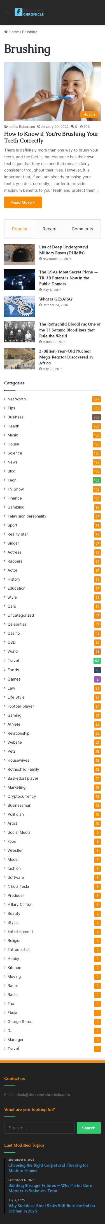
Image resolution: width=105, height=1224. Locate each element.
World (13, 651)
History (14, 579)
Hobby (13, 958)
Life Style (16, 697)
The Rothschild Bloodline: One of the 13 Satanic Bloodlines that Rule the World (70, 330)
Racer (13, 985)
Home (13, 32)
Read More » (23, 202)
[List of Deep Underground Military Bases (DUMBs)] (19, 254)
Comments (82, 228)
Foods (13, 669)
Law (11, 688)
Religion (15, 940)
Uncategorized (21, 615)
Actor (12, 570)
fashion (14, 868)
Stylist (13, 922)
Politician (16, 814)
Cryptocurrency (22, 796)
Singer (13, 543)
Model (13, 859)
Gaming (14, 715)
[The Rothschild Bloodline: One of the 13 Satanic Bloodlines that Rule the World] (19, 331)
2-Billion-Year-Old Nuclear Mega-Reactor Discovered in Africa (66, 357)
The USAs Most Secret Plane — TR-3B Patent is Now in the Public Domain (68, 277)
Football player (21, 706)
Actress (14, 552)
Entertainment (20, 931)
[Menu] (7, 14)
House (13, 444)
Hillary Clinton (20, 904)
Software (16, 877)
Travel (13, 660)
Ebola (12, 1012)
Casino (14, 633)
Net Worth (17, 399)
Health (13, 426)
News (13, 462)
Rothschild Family (23, 769)
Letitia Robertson (21, 126)
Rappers (15, 561)
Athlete (14, 724)
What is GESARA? (56, 299)
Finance (15, 498)
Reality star (18, 534)
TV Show (16, 489)
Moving (14, 976)
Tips (11, 408)
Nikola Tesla (18, 886)
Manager (16, 1039)
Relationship (18, 733)
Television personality (27, 516)
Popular (19, 228)
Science (15, 453)
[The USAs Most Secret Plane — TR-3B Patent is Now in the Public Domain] (19, 279)
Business (16, 417)
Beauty (14, 913)
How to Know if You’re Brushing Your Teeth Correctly (51, 137)
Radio (13, 994)
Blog (11, 471)
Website (15, 742)
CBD (12, 642)
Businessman (19, 805)
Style (12, 597)
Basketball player (23, 778)
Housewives (18, 760)
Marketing (16, 787)
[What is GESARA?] (19, 306)
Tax (11, 1003)
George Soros (20, 1021)
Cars (12, 606)
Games (14, 679)
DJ (10, 1030)
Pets (12, 751)
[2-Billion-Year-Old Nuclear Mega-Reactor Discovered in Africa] (19, 358)
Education (16, 588)
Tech (12, 480)
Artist (12, 823)
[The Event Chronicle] (29, 12)
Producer (16, 895)
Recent (50, 228)
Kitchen (14, 967)
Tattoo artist (19, 949)
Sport (12, 525)
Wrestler (15, 850)
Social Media (19, 832)
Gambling (16, 507)
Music (13, 435)
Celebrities (17, 624)
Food (12, 841)
